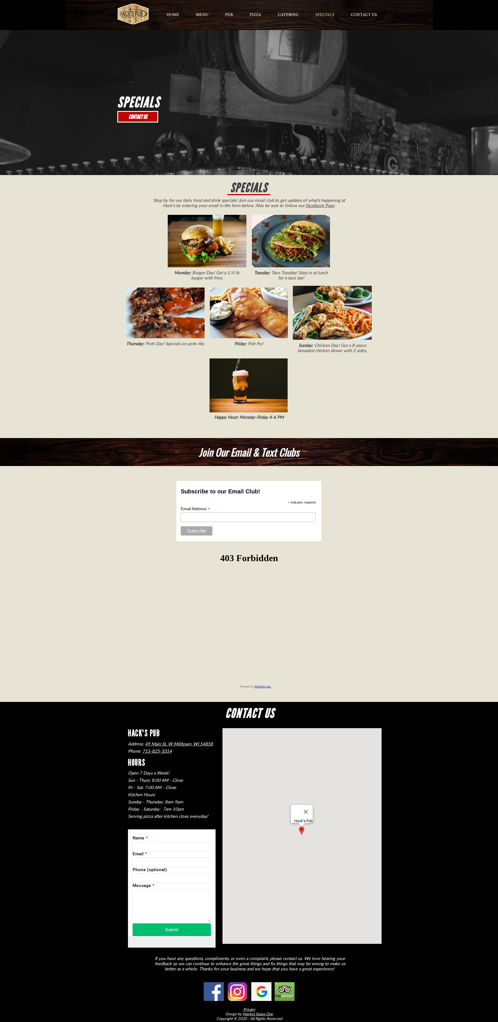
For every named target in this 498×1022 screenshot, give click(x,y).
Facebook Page (320, 205)
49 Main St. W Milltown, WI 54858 (179, 743)
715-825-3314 (157, 751)
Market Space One (258, 1014)
